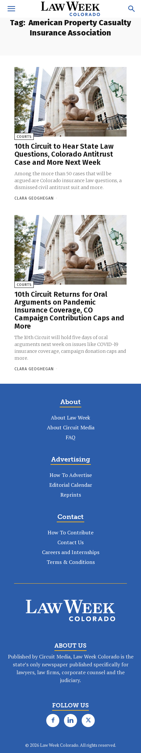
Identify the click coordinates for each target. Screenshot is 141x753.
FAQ (70, 437)
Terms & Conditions (71, 562)
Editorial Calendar (70, 484)
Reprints (70, 494)
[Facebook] (52, 720)
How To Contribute (70, 532)
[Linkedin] (70, 720)
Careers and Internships (70, 552)
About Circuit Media (70, 427)
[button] (11, 9)
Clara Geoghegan (34, 198)
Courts (24, 137)
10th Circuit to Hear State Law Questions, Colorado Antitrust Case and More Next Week (63, 154)
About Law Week (70, 417)
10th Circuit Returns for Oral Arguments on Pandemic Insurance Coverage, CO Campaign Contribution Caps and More (69, 310)
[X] (88, 720)
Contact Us (70, 542)
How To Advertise (71, 475)
